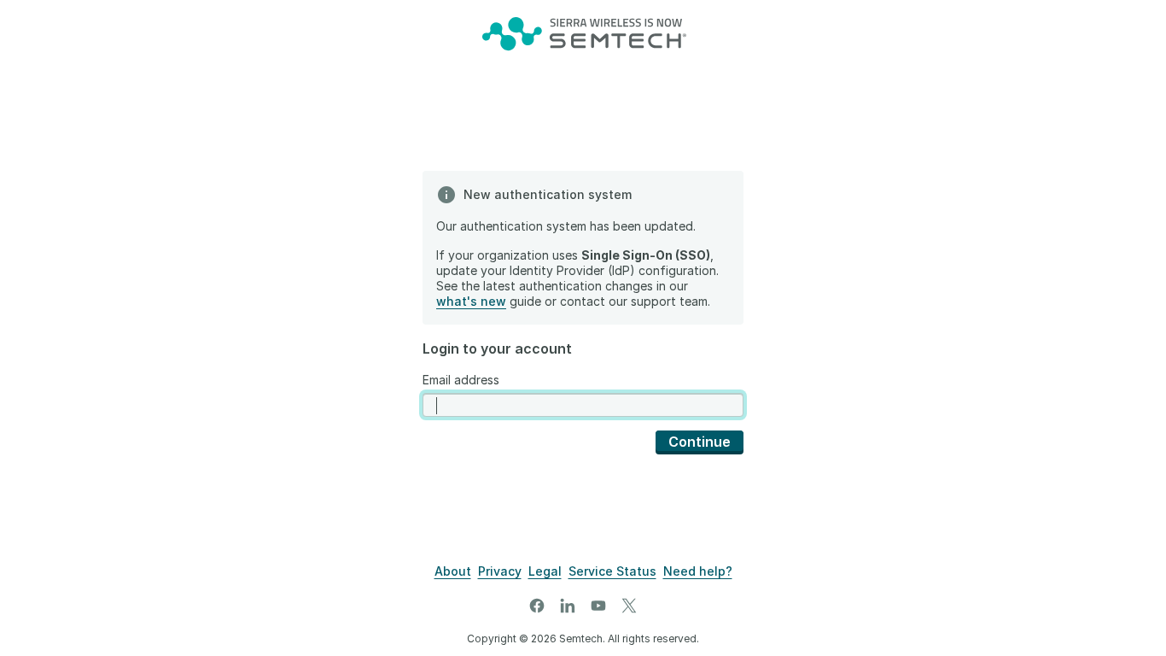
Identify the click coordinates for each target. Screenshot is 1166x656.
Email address (461, 379)
